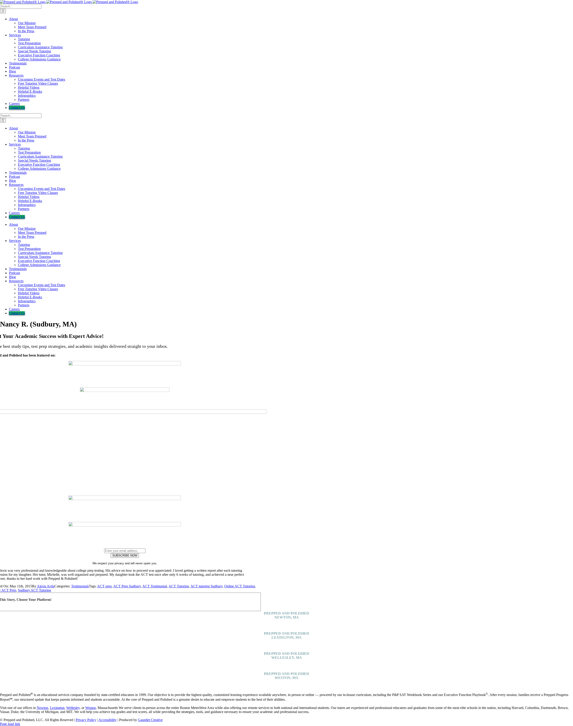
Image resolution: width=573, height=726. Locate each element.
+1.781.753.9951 (286, 629)
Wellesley (73, 708)
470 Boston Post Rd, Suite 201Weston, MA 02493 (286, 684)
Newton (42, 708)
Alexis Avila (45, 586)
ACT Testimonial (154, 586)
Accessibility (107, 720)
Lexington (57, 708)
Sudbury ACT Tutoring (34, 590)
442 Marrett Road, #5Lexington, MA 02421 (286, 643)
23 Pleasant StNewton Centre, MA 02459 (286, 623)
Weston (90, 708)
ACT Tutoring (179, 586)
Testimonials (80, 586)
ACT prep (104, 586)
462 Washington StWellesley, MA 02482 (286, 664)
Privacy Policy (86, 720)
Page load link (10, 724)
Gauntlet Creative (150, 720)
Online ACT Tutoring (239, 586)
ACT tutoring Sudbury (206, 586)
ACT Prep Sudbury (127, 586)
